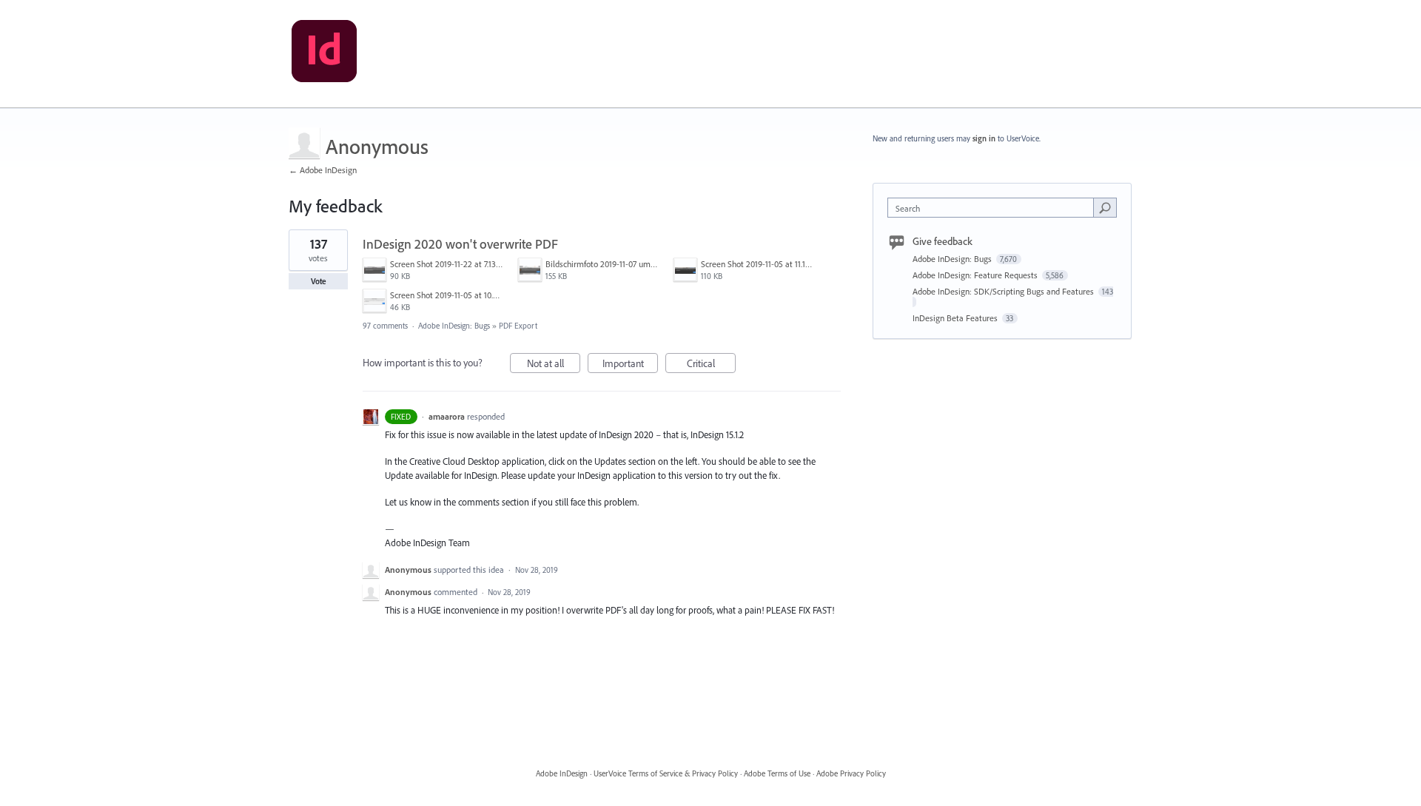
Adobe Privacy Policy (851, 773)
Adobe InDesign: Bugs (454, 325)
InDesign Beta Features (956, 317)
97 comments (385, 325)
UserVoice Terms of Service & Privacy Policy (666, 773)
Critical (711, 365)
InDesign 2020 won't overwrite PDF (460, 243)
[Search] (1105, 207)
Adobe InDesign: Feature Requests (976, 275)
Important (630, 365)
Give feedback (942, 241)
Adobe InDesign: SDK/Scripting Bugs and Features (1004, 291)
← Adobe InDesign (323, 169)
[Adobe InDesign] (324, 54)
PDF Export (518, 325)
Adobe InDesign (562, 773)
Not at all (553, 365)
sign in (983, 138)
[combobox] (994, 207)
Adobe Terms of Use (777, 773)
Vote (318, 281)
